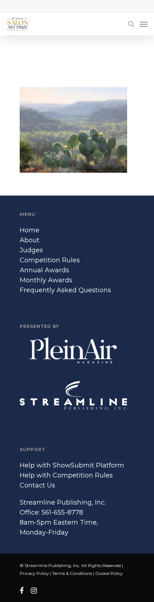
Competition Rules (50, 260)
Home (29, 230)
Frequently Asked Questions (65, 290)
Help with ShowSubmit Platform (72, 465)
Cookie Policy (109, 573)
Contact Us (37, 485)
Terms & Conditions (72, 573)
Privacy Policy (34, 573)
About (29, 240)
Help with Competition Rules (66, 475)
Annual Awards (44, 270)
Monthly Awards (46, 280)
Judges (31, 250)
